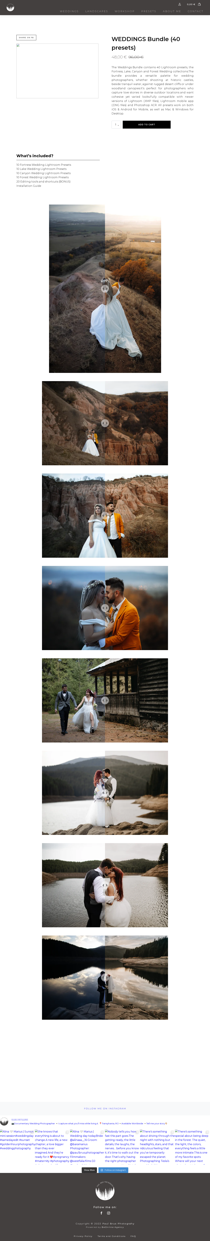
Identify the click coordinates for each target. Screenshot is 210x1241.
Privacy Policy (83, 1236)
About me (172, 11)
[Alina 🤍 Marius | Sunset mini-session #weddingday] (17, 1147)
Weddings (69, 11)
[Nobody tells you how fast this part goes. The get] (122, 1147)
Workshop (125, 11)
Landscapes (96, 11)
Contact (195, 11)
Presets (148, 11)
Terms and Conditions (112, 1236)
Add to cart (146, 124)
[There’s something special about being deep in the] (192, 1147)
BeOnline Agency (113, 1227)
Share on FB (26, 37)
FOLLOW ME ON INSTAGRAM (105, 1108)
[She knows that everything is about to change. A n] (52, 1147)
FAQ (133, 1236)
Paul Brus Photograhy (118, 1223)
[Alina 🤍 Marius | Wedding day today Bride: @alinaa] (87, 1147)
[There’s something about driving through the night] (157, 1147)
